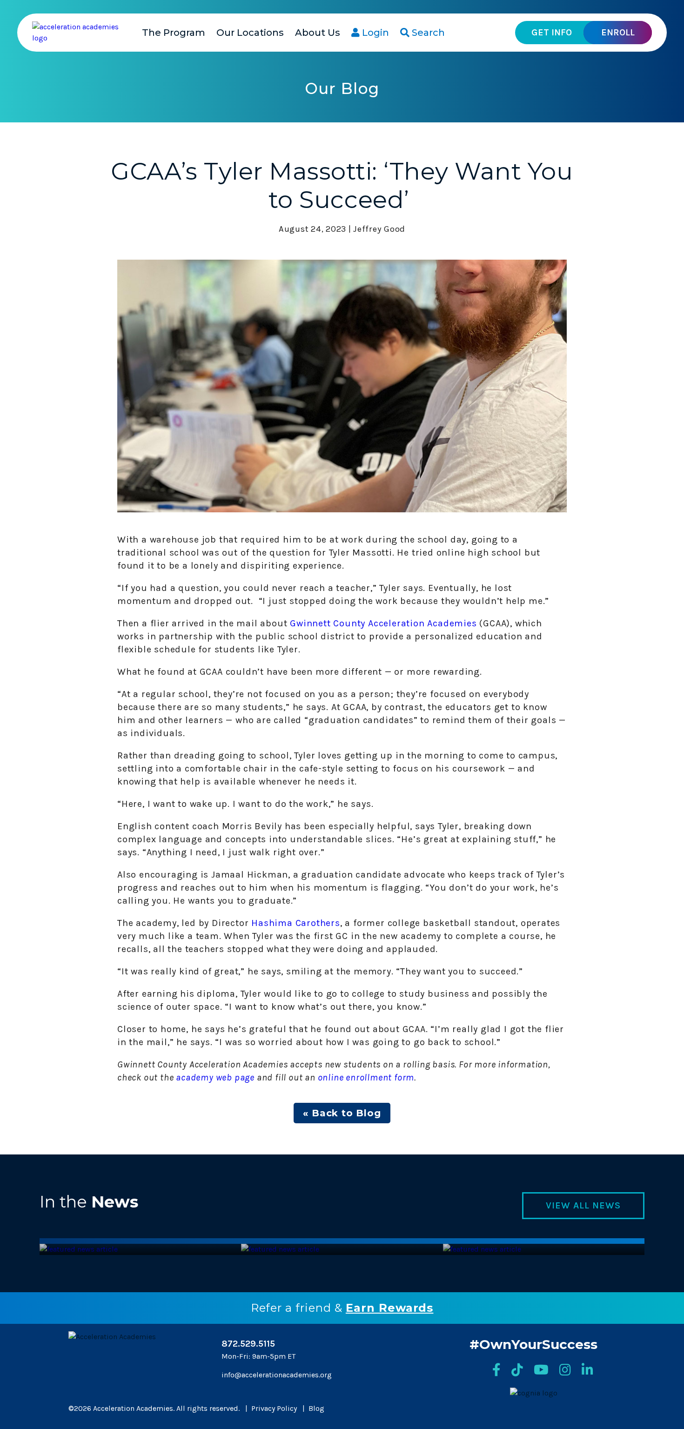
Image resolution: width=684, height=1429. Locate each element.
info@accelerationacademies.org (276, 1374)
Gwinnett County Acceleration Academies (383, 623)
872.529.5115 (248, 1343)
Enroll (618, 32)
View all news (583, 1205)
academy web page (215, 1077)
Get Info (551, 32)
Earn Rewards (390, 1308)
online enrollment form (364, 1077)
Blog (316, 1408)
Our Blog (342, 88)
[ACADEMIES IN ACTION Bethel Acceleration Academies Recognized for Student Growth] (482, 1249)
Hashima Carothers (295, 923)
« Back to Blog (342, 1113)
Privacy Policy (274, 1408)
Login (374, 32)
